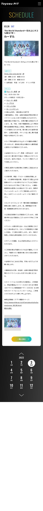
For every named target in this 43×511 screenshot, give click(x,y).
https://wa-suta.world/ (13, 74)
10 (11, 386)
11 (21, 386)
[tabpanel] (21, 48)
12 (31, 386)
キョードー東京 (11, 91)
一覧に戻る (21, 339)
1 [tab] (21, 58)
